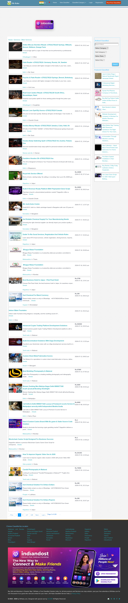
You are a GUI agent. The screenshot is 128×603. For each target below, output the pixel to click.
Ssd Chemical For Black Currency (35, 295)
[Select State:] (100, 56)
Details (25, 52)
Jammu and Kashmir (52, 533)
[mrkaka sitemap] (109, 599)
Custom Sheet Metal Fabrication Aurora (37, 356)
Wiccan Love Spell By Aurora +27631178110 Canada (42, 110)
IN (45, 3)
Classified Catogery (78, 2)
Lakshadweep (70, 529)
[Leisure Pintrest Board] (114, 599)
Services (17, 40)
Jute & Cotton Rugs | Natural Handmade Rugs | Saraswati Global (110, 76)
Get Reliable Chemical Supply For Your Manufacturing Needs (46, 219)
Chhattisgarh (27, 57)
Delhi (24, 72)
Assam (25, 365)
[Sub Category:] (101, 52)
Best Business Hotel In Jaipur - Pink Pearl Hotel (41, 280)
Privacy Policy (76, 593)
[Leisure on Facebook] (116, 599)
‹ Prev (11, 515)
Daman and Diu (32, 533)
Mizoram (68, 540)
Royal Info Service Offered (32, 173)
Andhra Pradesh (13, 533)
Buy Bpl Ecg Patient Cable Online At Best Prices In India (110, 100)
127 (27, 515)
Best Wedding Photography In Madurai (37, 371)
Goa (28, 538)
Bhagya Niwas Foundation (33, 249)
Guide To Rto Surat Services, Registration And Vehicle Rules (45, 234)
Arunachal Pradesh (14, 535)
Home (55, 2)
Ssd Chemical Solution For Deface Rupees (39, 500)
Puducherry (88, 535)
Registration (99, 2)
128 (32, 515)
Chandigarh (11, 542)
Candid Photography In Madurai (35, 469)
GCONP (50, 599)
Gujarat (25, 305)
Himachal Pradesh (52, 531)
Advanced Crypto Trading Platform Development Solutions (45, 325)
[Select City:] (100, 60)
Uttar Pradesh (108, 538)
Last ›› (44, 515)
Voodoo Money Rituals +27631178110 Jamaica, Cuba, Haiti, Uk (46, 125)
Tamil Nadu (107, 531)
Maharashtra (27, 259)
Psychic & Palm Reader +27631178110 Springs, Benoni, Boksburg (48, 77)
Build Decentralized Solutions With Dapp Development (43, 341)
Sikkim (106, 529)
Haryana (49, 529)
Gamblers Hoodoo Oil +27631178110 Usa (38, 158)
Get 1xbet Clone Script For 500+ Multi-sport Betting (109, 177)
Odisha (87, 531)
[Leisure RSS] (111, 599)
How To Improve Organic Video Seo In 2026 (39, 454)
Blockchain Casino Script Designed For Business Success (31, 439)
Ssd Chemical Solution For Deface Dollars (38, 485)
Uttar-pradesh (27, 464)
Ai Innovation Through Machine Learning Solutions (109, 138)
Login (90, 2)
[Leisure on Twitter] (119, 599)
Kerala (48, 540)
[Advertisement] (64, 23)
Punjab (25, 494)
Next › (37, 515)
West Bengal (31, 542)
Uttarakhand (108, 540)
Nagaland (88, 529)
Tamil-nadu (26, 335)
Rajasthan (26, 183)
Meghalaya (69, 538)
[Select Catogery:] (101, 48)
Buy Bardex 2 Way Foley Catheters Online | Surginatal (110, 168)
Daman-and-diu (28, 153)
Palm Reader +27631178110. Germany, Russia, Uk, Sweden (45, 62)
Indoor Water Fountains (18, 310)
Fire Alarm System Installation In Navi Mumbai (108, 159)
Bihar (9, 540)
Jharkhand (49, 535)
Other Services (26, 40)
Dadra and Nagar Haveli (34, 531)
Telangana (107, 533)
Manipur (68, 535)
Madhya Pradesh (71, 531)
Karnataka (26, 214)
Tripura (106, 535)
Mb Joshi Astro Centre (31, 204)
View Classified (64, 2)
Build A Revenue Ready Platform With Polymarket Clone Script (46, 189)
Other (86, 533)
